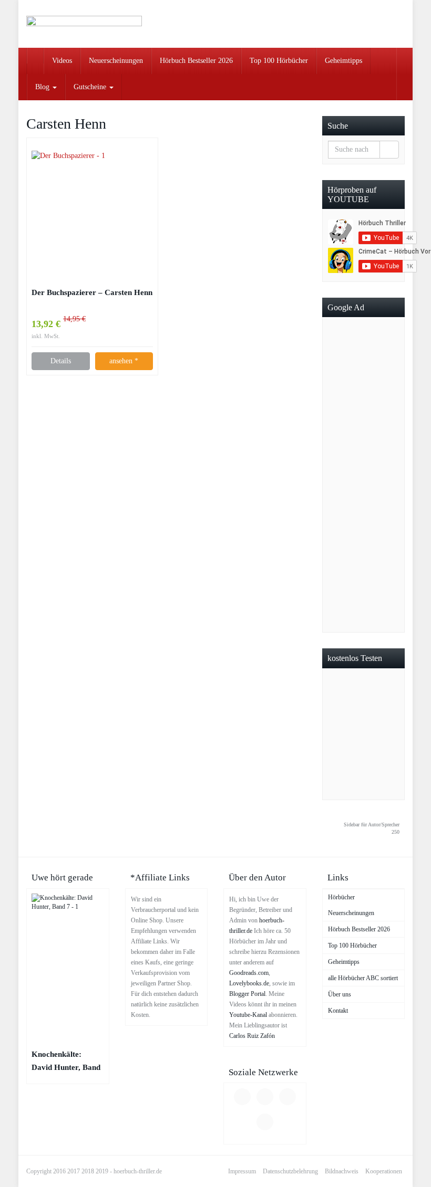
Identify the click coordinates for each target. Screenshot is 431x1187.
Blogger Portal (247, 993)
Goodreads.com (249, 972)
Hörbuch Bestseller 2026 (196, 61)
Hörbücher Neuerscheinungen (351, 905)
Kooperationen (383, 1171)
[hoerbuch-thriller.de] (84, 24)
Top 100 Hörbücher (279, 61)
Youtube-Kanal (248, 1014)
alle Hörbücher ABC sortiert (363, 978)
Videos (62, 61)
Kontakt (338, 1010)
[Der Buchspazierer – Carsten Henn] (92, 211)
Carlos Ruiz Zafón (252, 1035)
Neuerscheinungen (116, 61)
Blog (43, 87)
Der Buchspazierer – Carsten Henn (92, 292)
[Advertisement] (364, 474)
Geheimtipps (343, 61)
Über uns (339, 994)
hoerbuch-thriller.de (138, 1171)
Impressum (242, 1171)
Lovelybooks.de (249, 983)
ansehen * (123, 361)
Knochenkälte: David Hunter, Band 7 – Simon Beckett (66, 1061)
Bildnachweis (341, 1171)
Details (60, 361)
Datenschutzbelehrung (290, 1171)
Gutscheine (91, 87)
